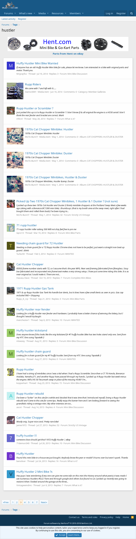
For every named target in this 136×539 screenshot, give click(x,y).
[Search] (131, 13)
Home (126, 517)
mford (19, 118)
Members (75, 13)
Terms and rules (89, 517)
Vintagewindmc (24, 485)
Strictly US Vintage (81, 214)
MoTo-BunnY (31, 136)
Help (118, 517)
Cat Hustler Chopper (29, 264)
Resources (57, 13)
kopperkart (22, 383)
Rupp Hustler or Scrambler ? (34, 108)
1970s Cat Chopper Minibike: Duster (48, 153)
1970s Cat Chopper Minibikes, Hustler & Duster (56, 177)
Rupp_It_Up (22, 298)
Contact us (74, 517)
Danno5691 (30, 91)
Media (42, 13)
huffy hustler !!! (26, 435)
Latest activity (8, 18)
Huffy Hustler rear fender (33, 309)
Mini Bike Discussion (77, 73)
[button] (15, 13)
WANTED (69, 253)
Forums (8, 13)
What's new (25, 13)
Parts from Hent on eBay (68, 53)
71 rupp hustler (26, 225)
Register (22, 18)
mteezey (20, 341)
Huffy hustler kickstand (31, 330)
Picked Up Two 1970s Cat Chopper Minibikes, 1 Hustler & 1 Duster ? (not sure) (67, 201)
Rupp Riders (33, 84)
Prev (6, 502)
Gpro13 (20, 232)
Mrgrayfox (21, 73)
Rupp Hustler (25, 369)
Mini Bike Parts (73, 232)
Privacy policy (106, 517)
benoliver (21, 461)
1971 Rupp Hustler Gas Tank (35, 288)
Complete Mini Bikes (81, 277)
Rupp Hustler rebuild (30, 393)
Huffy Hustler (25, 453)
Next (43, 502)
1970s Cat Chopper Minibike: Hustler (49, 129)
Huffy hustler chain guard (33, 351)
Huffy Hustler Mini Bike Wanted (37, 63)
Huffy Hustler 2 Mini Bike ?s (34, 472)
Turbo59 (20, 253)
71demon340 (22, 443)
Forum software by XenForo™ (68, 523)
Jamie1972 (21, 425)
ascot (19, 407)
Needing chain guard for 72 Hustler (39, 243)
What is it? (70, 118)
